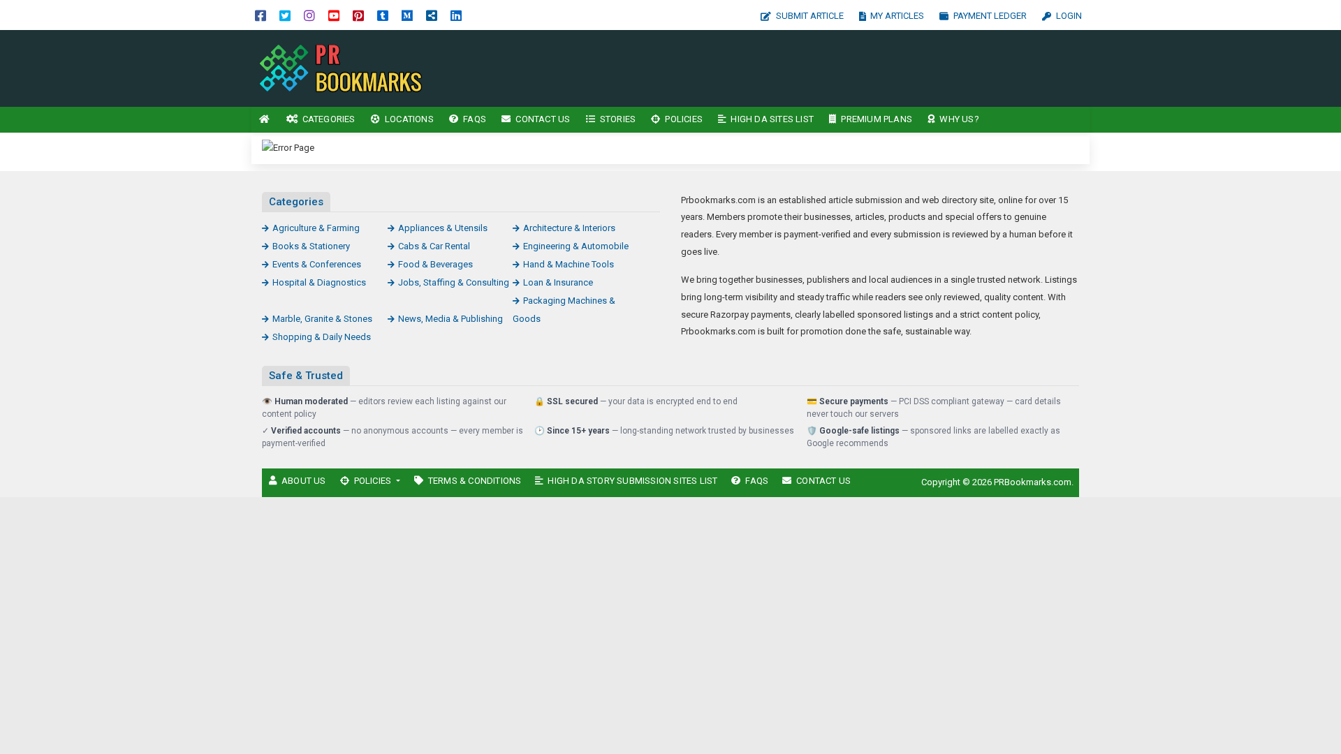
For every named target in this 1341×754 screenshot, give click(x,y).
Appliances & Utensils (443, 228)
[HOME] (264, 120)
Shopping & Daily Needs (321, 337)
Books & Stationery (311, 246)
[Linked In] (456, 15)
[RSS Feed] (431, 15)
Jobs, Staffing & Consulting (453, 282)
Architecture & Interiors (569, 228)
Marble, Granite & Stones (322, 318)
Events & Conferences (316, 264)
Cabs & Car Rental (434, 246)
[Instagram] (309, 15)
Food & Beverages (435, 264)
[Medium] (407, 15)
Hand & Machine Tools (568, 264)
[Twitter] (285, 15)
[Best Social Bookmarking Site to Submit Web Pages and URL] (345, 67)
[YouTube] (333, 15)
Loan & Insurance (558, 282)
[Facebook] (260, 15)
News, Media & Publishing (450, 318)
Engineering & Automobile (576, 246)
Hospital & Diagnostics (319, 282)
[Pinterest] (358, 15)
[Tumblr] (382, 15)
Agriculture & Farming (316, 228)
